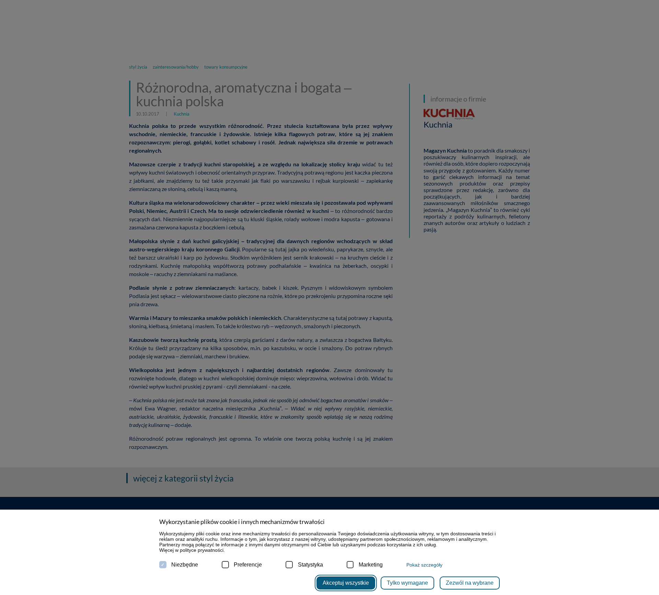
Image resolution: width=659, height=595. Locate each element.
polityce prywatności (201, 550)
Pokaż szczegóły (424, 565)
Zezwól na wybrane (470, 583)
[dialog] (329, 297)
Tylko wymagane (407, 583)
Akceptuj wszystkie (346, 583)
